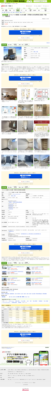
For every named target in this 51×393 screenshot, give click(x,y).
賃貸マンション (23, 373)
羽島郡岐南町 (7, 293)
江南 (16, 296)
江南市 (25, 293)
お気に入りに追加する (26, 37)
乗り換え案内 (11, 206)
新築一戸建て (19, 375)
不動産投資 (29, 375)
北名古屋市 (34, 293)
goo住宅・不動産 (3, 369)
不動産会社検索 (14, 302)
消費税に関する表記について (20, 371)
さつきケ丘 (3, 290)
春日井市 (18, 293)
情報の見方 (48, 42)
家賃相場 (19, 302)
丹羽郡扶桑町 (44, 293)
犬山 (28, 296)
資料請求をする (11, 231)
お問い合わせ (26, 382)
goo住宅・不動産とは (11, 369)
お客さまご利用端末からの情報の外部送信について (21, 369)
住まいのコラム (34, 379)
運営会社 (34, 382)
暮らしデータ (26, 379)
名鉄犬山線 (3, 296)
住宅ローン (33, 375)
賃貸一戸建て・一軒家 (17, 373)
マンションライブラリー (6, 302)
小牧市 (27, 293)
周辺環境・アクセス (15, 45)
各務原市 (2, 293)
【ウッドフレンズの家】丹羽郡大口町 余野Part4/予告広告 (15, 271)
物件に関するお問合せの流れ (33, 369)
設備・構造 (10, 44)
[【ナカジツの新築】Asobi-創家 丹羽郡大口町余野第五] (12, 53)
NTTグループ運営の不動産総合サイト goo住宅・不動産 (9, 3)
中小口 (9, 290)
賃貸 (8, 373)
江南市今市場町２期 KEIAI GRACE (36, 282)
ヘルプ (23, 382)
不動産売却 (9, 377)
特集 (8, 379)
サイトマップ (30, 382)
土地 (26, 375)
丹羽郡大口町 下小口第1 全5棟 (35, 271)
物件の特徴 (4, 44)
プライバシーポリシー (18, 382)
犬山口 (26, 296)
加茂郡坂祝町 (12, 293)
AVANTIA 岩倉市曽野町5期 (11, 282)
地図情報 (44, 379)
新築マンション (10, 375)
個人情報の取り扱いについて (12, 371)
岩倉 (9, 296)
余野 (13, 290)
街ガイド (30, 379)
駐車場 (26, 373)
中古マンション (15, 375)
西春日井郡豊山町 (39, 293)
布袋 (14, 296)
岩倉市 (30, 293)
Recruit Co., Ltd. (9, 348)
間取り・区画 (21, 44)
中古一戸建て (24, 375)
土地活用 (13, 377)
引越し (11, 379)
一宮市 (16, 293)
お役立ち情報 (2, 379)
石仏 (12, 296)
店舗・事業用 (11, 373)
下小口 (7, 290)
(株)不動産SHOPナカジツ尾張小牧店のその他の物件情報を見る (31, 233)
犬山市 (22, 293)
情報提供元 (38, 369)
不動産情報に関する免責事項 (45, 369)
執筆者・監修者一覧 (39, 379)
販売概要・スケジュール (27, 45)
